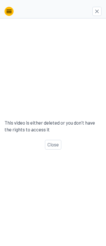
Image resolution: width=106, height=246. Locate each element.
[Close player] (96, 11)
